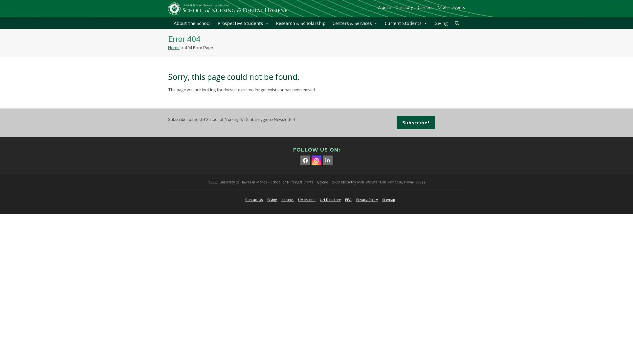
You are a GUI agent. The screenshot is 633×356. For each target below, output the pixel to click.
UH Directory (330, 199)
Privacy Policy (367, 199)
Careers (425, 7)
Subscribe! (416, 123)
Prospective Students (240, 23)
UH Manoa (307, 199)
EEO (348, 199)
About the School (192, 23)
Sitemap (388, 199)
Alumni (384, 7)
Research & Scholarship (301, 23)
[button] (457, 23)
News (442, 7)
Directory (404, 7)
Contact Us (254, 199)
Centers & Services (352, 23)
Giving (441, 23)
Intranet (287, 199)
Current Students (403, 23)
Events (458, 7)
